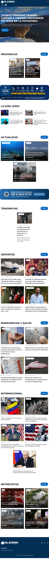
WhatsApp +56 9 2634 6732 (7, 550)
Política (16, 163)
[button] (20, 41)
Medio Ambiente (13, 59)
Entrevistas (4, 510)
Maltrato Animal (21, 214)
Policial (28, 59)
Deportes (28, 260)
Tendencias (28, 425)
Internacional (28, 398)
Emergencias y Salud (5, 328)
